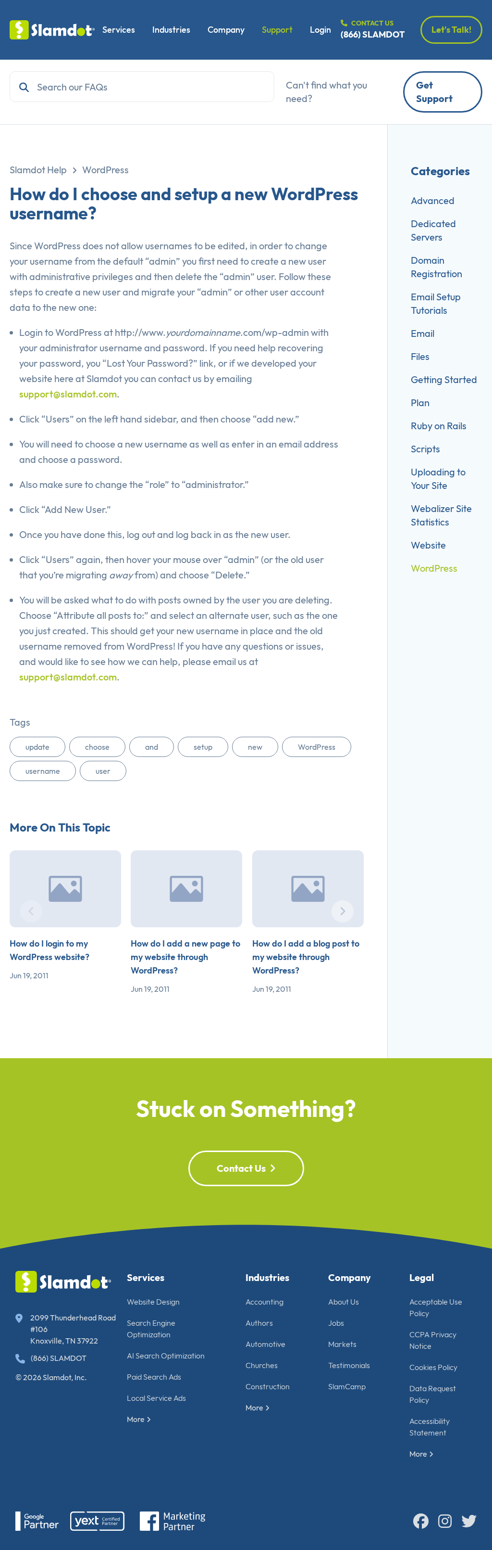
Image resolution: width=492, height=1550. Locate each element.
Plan (420, 403)
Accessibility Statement (429, 1426)
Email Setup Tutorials (436, 303)
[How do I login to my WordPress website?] (65, 888)
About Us (343, 1302)
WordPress (105, 170)
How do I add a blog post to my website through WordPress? (305, 957)
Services (118, 29)
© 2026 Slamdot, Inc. (51, 1377)
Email (422, 333)
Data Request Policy (432, 1394)
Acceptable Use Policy (435, 1307)
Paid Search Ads (154, 1377)
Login (320, 29)
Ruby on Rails (439, 426)
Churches (262, 1365)
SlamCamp (347, 1386)
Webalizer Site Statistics (441, 515)
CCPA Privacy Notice (432, 1340)
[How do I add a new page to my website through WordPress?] (186, 888)
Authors (259, 1323)
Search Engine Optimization (151, 1328)
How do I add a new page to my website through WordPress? (185, 957)
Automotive (265, 1344)
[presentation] (31, 911)
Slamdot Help (38, 170)
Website (428, 545)
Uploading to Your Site (438, 478)
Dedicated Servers (433, 230)
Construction (268, 1386)
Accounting (264, 1302)
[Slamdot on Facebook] (421, 1521)
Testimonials (349, 1365)
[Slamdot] (52, 29)
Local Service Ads (156, 1398)
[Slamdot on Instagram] (445, 1521)
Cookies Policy (433, 1367)
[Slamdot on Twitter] (469, 1521)
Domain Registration (436, 267)
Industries (171, 29)
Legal (421, 1277)
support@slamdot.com (68, 394)
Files (420, 356)
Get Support (434, 91)
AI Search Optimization (166, 1355)
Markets (342, 1344)
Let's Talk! (451, 29)
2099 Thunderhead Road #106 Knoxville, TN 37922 (73, 1329)
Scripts (425, 449)
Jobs (336, 1323)
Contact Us (241, 1168)
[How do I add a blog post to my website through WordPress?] (308, 888)
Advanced (433, 200)
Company (226, 29)
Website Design (153, 1302)
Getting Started (444, 379)
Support (277, 29)
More (136, 1419)
